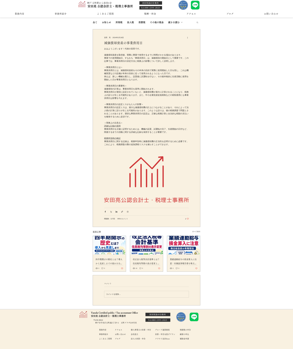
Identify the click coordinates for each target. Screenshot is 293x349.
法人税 (130, 22)
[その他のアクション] (187, 37)
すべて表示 (196, 231)
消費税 (141, 22)
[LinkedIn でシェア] (116, 212)
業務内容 (102, 330)
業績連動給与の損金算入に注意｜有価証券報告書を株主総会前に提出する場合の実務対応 (183, 261)
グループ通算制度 (162, 330)
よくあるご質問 (105, 339)
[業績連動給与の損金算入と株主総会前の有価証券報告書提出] (183, 245)
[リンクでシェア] (122, 212)
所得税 (119, 22)
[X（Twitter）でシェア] (111, 212)
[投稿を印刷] (128, 212)
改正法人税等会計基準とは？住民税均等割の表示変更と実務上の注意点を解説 (146, 261)
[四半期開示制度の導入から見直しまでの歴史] (109, 245)
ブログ (117, 339)
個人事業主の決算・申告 (141, 330)
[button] (197, 22)
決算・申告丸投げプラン (165, 334)
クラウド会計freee (162, 339)
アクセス (118, 330)
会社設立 (134, 334)
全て (95, 22)
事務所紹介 (103, 334)
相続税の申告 (185, 330)
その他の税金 (157, 22)
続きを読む (174, 22)
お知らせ (106, 22)
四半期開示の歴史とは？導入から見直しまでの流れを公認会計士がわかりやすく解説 (109, 261)
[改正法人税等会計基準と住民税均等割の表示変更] (146, 245)
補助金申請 (184, 339)
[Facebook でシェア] (105, 212)
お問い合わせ (120, 334)
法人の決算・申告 (138, 339)
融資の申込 (184, 334)
